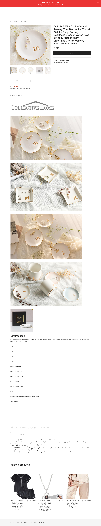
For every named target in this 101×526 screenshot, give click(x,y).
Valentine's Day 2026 (21, 22)
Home (12, 22)
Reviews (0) (28, 81)
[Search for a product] (4, 4)
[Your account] (93, 4)
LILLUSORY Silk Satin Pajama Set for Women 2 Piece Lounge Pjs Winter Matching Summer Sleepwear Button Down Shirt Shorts (17, 505)
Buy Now (72, 53)
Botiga (42, 522)
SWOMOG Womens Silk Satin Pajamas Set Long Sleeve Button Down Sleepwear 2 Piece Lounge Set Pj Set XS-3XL (72, 504)
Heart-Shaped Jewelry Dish (62, 62)
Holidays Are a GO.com (50, 2)
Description (16, 81)
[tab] (16, 81)
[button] (48, 28)
